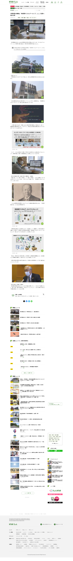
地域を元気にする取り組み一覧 (21, 538)
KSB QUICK (30, 538)
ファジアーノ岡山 (52, 441)
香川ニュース (31, 529)
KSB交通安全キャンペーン (53, 540)
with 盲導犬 (31, 540)
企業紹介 (47, 2)
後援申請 (58, 547)
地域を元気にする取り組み (42, 2)
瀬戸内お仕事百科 (37, 538)
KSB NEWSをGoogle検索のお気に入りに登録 (54, 404)
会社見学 (45, 540)
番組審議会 (55, 544)
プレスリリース (48, 544)
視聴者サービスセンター (33, 544)
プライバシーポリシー (27, 547)
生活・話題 (23, 17)
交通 (53, 439)
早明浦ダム (45, 6)
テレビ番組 (27, 2)
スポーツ (51, 436)
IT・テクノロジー (33, 17)
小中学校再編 (17, 6)
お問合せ (61, 2)
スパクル (43, 538)
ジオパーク (36, 6)
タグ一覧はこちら (55, 443)
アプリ (58, 2)
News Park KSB (18, 532)
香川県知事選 (26, 6)
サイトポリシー (35, 547)
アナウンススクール (38, 540)
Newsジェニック (50, 532)
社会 (28, 17)
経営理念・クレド (19, 544)
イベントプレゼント (37, 2)
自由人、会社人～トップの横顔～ (40, 532)
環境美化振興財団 (19, 547)
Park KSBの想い (41, 544)
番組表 (55, 2)
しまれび (48, 538)
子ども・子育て (57, 439)
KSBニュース (18, 529)
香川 (18, 8)
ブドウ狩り (31, 6)
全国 (21, 8)
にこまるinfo (30, 532)
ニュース (22, 2)
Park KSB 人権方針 (43, 547)
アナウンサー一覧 (19, 536)
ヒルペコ (24, 532)
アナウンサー (32, 2)
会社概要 (25, 544)
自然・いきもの (58, 436)
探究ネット (54, 538)
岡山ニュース (25, 529)
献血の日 (21, 6)
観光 (50, 439)
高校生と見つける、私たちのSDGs (21, 540)
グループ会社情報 (51, 547)
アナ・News (26, 536)
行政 (56, 441)
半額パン (40, 6)
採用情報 (52, 2)
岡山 (16, 8)
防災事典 (59, 538)
